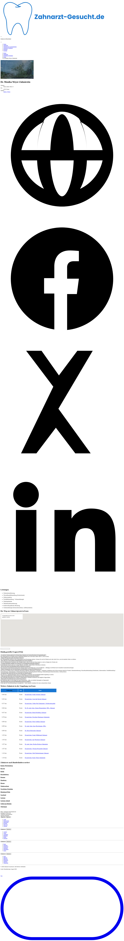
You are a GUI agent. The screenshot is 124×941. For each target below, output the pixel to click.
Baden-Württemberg (7, 765)
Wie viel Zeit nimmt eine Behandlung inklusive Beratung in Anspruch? (15, 666)
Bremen (3, 777)
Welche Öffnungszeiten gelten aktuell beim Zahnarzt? (12, 657)
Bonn (4, 844)
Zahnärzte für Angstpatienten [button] (10, 46)
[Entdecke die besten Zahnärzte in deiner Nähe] (56, 36)
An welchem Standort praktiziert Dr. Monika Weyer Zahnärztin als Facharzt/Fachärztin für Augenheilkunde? (23, 655)
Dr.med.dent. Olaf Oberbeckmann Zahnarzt (37, 753)
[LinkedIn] (62, 586)
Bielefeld (5, 835)
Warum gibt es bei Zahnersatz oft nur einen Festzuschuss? (13, 678)
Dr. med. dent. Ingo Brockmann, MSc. (35, 726)
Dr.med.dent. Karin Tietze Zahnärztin (35, 757)
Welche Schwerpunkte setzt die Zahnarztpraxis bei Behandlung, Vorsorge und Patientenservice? (21, 669)
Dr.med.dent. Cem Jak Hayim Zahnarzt (35, 699)
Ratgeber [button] (5, 49)
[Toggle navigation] (1, 36)
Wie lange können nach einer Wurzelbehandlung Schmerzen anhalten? (15, 681)
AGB (4, 819)
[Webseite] (62, 216)
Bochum (5, 838)
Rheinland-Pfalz (5, 792)
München (5, 859)
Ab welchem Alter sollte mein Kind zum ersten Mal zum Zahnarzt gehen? (16, 673)
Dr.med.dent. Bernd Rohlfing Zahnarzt (35, 712)
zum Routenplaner (5, 648)
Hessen (3, 783)
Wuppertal (5, 863)
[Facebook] (62, 339)
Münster (5, 857)
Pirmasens (5, 860)
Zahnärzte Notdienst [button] (8, 48)
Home (4, 53)
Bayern (3, 768)
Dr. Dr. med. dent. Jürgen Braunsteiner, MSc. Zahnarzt (40, 708)
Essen (4, 57)
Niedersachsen (5, 786)
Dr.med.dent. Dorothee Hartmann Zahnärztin (37, 717)
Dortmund (5, 846)
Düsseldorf (5, 849)
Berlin (2, 771)
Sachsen (3, 798)
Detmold (5, 845)
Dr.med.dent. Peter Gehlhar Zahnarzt (35, 721)
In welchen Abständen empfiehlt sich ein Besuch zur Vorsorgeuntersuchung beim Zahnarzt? (20, 663)
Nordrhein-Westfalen (8, 55)
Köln (4, 856)
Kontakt (5, 823)
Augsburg (5, 834)
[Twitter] (62, 463)
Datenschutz (6, 820)
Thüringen (4, 806)
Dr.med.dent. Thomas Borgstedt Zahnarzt (36, 748)
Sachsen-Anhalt (5, 801)
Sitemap (5, 826)
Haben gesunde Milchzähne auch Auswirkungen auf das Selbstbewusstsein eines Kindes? (20, 676)
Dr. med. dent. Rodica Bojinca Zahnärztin (36, 744)
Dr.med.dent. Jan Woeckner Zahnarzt (35, 739)
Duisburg (5, 848)
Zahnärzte (5, 54)
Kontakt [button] (5, 50)
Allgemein (8, 817)
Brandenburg (5, 774)
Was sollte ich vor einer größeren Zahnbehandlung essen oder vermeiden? (16, 660)
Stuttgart (5, 861)
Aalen (4, 833)
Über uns (5, 824)
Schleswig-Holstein (6, 804)
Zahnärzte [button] (5, 45)
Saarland (3, 795)
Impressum (5, 822)
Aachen (5, 831)
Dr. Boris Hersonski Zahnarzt (33, 730)
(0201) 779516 (6, 91)
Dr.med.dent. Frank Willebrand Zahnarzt (36, 735)
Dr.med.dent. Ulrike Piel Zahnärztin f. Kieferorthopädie (40, 703)
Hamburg (3, 780)
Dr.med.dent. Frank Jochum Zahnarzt (35, 694)
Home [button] (4, 44)
